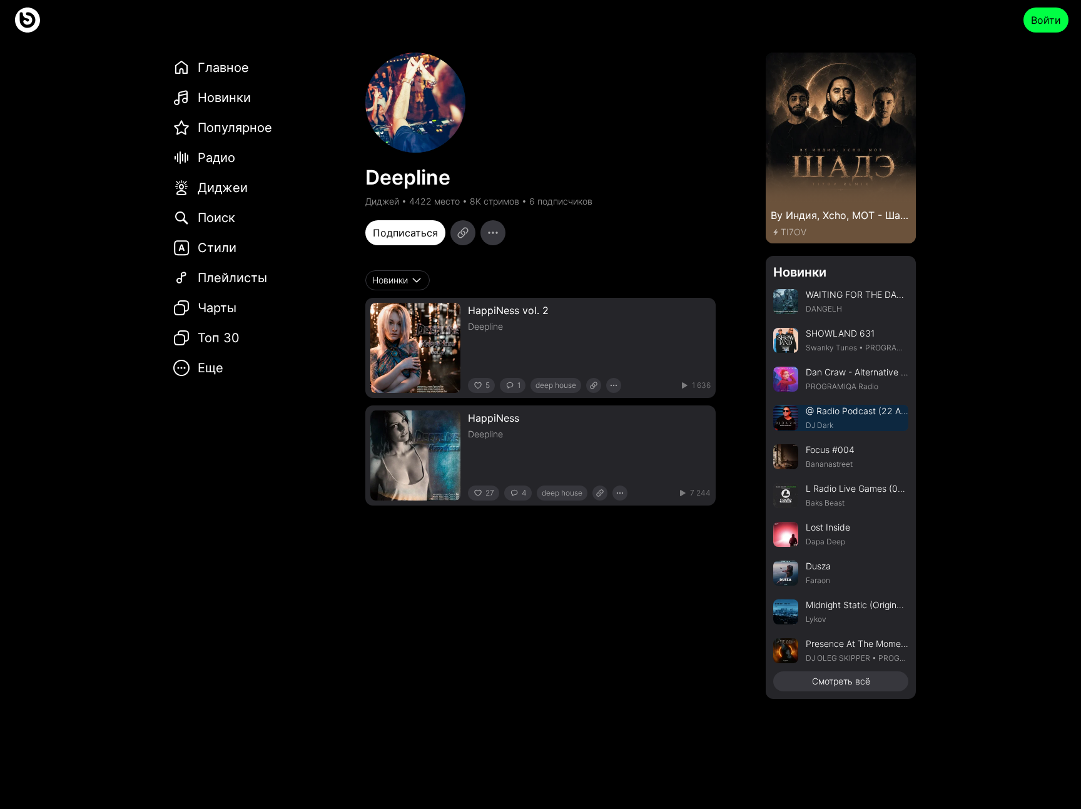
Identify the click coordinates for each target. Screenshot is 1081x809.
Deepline (485, 326)
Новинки (799, 272)
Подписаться (405, 232)
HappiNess (493, 418)
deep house (555, 385)
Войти (1046, 20)
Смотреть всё (841, 681)
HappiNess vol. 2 (508, 310)
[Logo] (28, 20)
